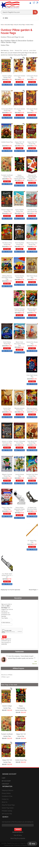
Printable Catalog (7, 811)
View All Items (18, 835)
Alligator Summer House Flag (7, 475)
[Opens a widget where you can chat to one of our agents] (32, 844)
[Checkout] (37, 3)
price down (32, 50)
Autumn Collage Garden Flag (7, 76)
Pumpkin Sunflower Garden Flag (7, 175)
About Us (4, 802)
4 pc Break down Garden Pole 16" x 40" (7, 575)
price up (25, 50)
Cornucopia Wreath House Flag (7, 109)
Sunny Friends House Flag (19, 210)
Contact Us (5, 799)
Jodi (35, 661)
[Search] (35, 12)
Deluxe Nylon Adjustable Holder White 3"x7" (19, 509)
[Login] (30, 3)
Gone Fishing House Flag (7, 342)
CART (3, 778)
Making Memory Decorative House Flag (7, 277)
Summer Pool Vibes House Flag (32, 475)
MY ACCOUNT (6, 781)
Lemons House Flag (19, 475)
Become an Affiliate (6, 674)
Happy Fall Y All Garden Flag (19, 142)
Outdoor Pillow (29, 24)
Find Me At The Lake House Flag (32, 210)
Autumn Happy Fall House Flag (7, 210)
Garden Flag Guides (8, 808)
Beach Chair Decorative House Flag (19, 343)
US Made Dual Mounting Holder (32, 508)
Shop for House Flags (19, 24)
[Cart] (34, 3)
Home (2, 24)
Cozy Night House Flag (32, 376)
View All (34, 663)
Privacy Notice (6, 793)
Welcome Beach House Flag (32, 309)
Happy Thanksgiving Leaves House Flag (19, 176)
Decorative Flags (9, 24)
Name (11, 50)
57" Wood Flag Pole (32, 541)
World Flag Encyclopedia (17, 838)
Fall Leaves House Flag (32, 109)
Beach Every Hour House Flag (32, 243)
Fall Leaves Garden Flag (19, 109)
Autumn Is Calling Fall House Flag (7, 442)
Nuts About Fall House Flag (32, 442)
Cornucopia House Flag (32, 76)
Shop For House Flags (8, 805)
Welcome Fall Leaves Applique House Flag (32, 176)
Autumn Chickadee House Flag (19, 442)
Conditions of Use (7, 796)
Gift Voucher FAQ (7, 813)
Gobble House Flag (7, 142)
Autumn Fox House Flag (32, 342)
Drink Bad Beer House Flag (19, 243)
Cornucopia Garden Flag (19, 76)
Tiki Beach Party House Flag (7, 243)
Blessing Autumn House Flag (19, 409)
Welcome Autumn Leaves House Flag (32, 409)
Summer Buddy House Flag (19, 276)
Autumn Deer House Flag (7, 409)
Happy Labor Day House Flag (7, 508)
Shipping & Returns (7, 790)
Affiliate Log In (5, 677)
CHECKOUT (5, 784)
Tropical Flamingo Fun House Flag (19, 309)
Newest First (18, 50)
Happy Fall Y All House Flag (32, 142)
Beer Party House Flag (32, 276)
